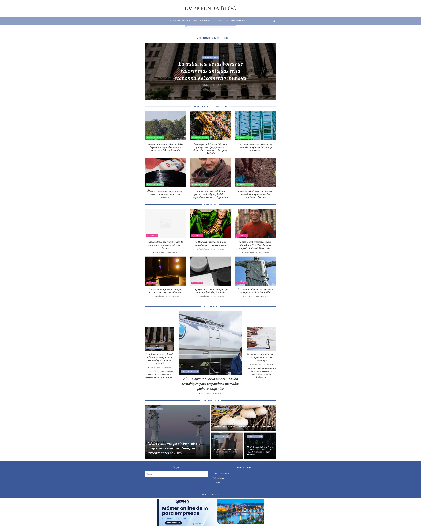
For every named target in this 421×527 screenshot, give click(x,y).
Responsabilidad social (155, 137)
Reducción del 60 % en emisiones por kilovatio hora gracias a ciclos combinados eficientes (255, 194)
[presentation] (148, 71)
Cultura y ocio (152, 235)
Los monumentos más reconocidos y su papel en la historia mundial (255, 291)
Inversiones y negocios (211, 57)
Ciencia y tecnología (155, 409)
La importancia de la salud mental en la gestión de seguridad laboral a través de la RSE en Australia (165, 147)
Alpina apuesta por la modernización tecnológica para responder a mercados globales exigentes (210, 384)
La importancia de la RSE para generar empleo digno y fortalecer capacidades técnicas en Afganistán (210, 194)
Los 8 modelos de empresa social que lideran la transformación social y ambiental (255, 147)
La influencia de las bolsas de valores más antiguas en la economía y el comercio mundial (159, 359)
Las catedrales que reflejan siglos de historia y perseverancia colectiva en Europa (165, 245)
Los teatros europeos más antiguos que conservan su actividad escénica (165, 291)
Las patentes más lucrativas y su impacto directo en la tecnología (261, 358)
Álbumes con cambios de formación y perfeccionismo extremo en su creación (165, 194)
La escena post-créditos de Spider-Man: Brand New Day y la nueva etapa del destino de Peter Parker (255, 245)
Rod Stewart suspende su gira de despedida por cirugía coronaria (210, 243)
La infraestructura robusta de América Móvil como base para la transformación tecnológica (210, 71)
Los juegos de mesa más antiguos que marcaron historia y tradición (210, 291)
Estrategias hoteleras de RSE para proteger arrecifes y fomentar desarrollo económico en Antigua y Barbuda (210, 148)
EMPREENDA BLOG (210, 8)
